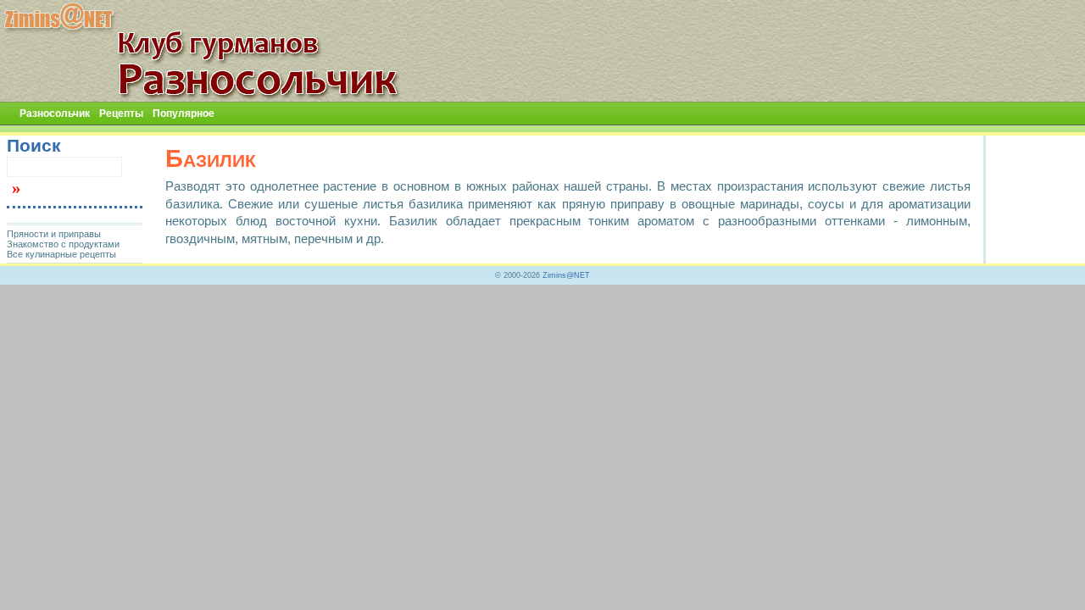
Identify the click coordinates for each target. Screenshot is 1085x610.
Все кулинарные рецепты (61, 254)
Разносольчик (54, 113)
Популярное (183, 113)
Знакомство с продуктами (63, 244)
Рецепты (121, 113)
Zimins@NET (566, 275)
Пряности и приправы (54, 234)
